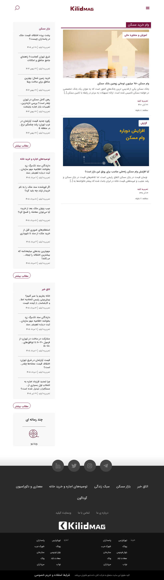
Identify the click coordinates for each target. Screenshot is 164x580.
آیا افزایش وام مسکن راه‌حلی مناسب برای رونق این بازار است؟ (117, 172)
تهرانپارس (122, 540)
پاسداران (107, 540)
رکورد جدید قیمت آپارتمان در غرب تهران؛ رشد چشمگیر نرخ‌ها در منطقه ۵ (34, 124)
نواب (125, 564)
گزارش (144, 123)
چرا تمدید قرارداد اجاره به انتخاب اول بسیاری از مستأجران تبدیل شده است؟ (35, 385)
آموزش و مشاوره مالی (135, 35)
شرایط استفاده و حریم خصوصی (52, 575)
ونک (109, 558)
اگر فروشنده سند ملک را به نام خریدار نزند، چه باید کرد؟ (34, 189)
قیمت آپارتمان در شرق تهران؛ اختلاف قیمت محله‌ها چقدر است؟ (35, 363)
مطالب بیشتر (21, 146)
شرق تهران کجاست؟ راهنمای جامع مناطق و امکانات (35, 58)
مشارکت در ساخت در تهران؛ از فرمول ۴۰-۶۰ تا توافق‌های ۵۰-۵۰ (34, 342)
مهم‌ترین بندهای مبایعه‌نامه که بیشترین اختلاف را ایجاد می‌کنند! (34, 255)
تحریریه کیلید (142, 101)
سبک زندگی (102, 486)
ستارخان (107, 552)
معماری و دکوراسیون (29, 486)
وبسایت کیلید (63, 513)
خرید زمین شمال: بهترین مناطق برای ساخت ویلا (37, 80)
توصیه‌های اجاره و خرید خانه (68, 486)
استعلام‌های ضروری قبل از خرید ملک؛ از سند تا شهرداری (35, 231)
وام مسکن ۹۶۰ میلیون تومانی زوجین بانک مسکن (123, 83)
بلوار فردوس (122, 552)
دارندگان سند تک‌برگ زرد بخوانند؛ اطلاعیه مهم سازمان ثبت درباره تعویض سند (35, 169)
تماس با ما (84, 513)
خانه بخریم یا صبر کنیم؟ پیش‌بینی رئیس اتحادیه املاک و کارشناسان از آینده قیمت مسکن (34, 299)
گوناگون (82, 498)
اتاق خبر (142, 486)
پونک (124, 546)
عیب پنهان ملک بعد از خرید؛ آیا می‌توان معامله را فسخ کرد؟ (34, 210)
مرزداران (107, 564)
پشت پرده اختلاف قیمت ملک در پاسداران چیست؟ (34, 37)
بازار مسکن (123, 486)
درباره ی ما (102, 513)
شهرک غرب (106, 546)
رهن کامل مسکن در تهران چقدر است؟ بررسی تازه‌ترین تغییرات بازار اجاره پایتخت (36, 103)
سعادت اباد (122, 558)
